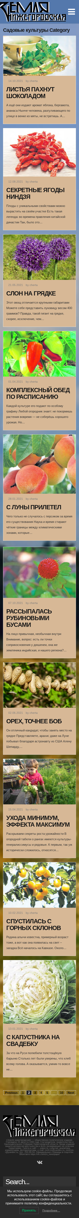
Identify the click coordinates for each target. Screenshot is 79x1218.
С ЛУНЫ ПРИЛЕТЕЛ (33, 507)
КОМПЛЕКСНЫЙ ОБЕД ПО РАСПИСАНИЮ (37, 393)
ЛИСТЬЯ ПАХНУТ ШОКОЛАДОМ (30, 92)
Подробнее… (51, 1210)
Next (71, 1092)
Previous (11, 1092)
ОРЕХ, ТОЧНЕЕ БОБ (34, 721)
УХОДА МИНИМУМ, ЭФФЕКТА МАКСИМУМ (37, 821)
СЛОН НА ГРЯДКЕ (31, 293)
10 (61, 1092)
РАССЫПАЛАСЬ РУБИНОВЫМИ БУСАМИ (29, 618)
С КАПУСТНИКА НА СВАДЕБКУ (33, 1040)
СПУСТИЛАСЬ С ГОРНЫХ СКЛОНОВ (33, 924)
